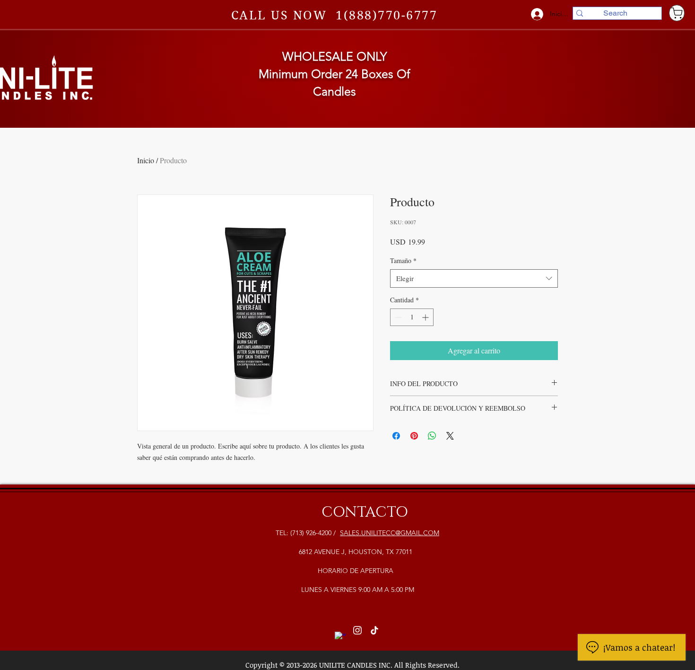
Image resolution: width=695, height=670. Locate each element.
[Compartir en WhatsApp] (432, 435)
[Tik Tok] (374, 630)
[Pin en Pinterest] (414, 435)
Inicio (145, 160)
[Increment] (426, 317)
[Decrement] (397, 317)
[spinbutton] (411, 317)
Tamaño (403, 260)
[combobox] (474, 278)
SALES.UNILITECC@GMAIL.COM (389, 533)
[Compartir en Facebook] (396, 435)
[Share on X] (450, 435)
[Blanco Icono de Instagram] (357, 630)
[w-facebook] (340, 637)
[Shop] (677, 13)
